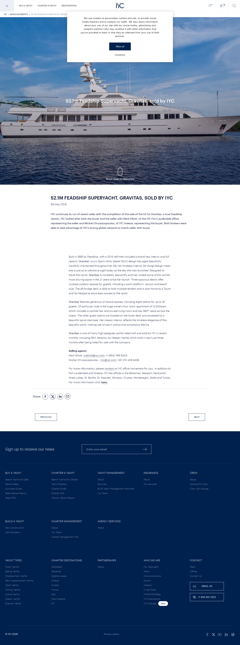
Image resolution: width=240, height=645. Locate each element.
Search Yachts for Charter (64, 479)
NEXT (197, 417)
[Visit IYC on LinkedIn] (226, 634)
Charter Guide (58, 488)
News (147, 571)
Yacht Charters (59, 484)
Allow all (120, 46)
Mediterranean (59, 576)
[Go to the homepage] (120, 5)
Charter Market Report (63, 497)
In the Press (150, 589)
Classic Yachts (12, 598)
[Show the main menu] (7, 5)
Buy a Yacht (25, 5)
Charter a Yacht (47, 5)
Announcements (19, 14)
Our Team (103, 493)
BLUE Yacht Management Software (116, 488)
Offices (193, 571)
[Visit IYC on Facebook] (207, 634)
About (101, 479)
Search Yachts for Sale (16, 479)
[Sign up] (145, 449)
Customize (120, 55)
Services (102, 484)
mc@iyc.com (109, 359)
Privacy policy (111, 634)
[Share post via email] (68, 396)
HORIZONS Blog (152, 594)
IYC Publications (152, 598)
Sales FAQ (10, 497)
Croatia (55, 585)
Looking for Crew (199, 484)
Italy (53, 594)
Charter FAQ (57, 493)
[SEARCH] (234, 5)
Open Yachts (12, 585)
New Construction (14, 527)
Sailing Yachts (12, 571)
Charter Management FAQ (65, 536)
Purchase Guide (13, 488)
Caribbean (56, 566)
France (55, 589)
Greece (55, 580)
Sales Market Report (15, 493)
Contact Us (196, 576)
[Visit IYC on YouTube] (220, 634)
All (52, 603)
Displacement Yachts (16, 576)
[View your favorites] (210, 5)
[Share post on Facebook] (45, 396)
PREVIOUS (46, 417)
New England (58, 598)
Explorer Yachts (13, 603)
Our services (150, 484)
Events (147, 580)
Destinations (69, 5)
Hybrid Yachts (12, 594)
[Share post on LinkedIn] (60, 396)
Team (193, 566)
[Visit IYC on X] (213, 634)
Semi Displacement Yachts (19, 580)
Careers (148, 585)
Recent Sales (12, 484)
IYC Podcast (150, 603)
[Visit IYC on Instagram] (233, 634)
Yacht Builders (12, 532)
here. (104, 382)
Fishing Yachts (12, 589)
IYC (5, 14)
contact (110, 368)
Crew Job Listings (199, 488)
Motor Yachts (12, 566)
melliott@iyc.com (94, 355)
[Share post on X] (53, 396)
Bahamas (56, 571)
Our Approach (151, 566)
